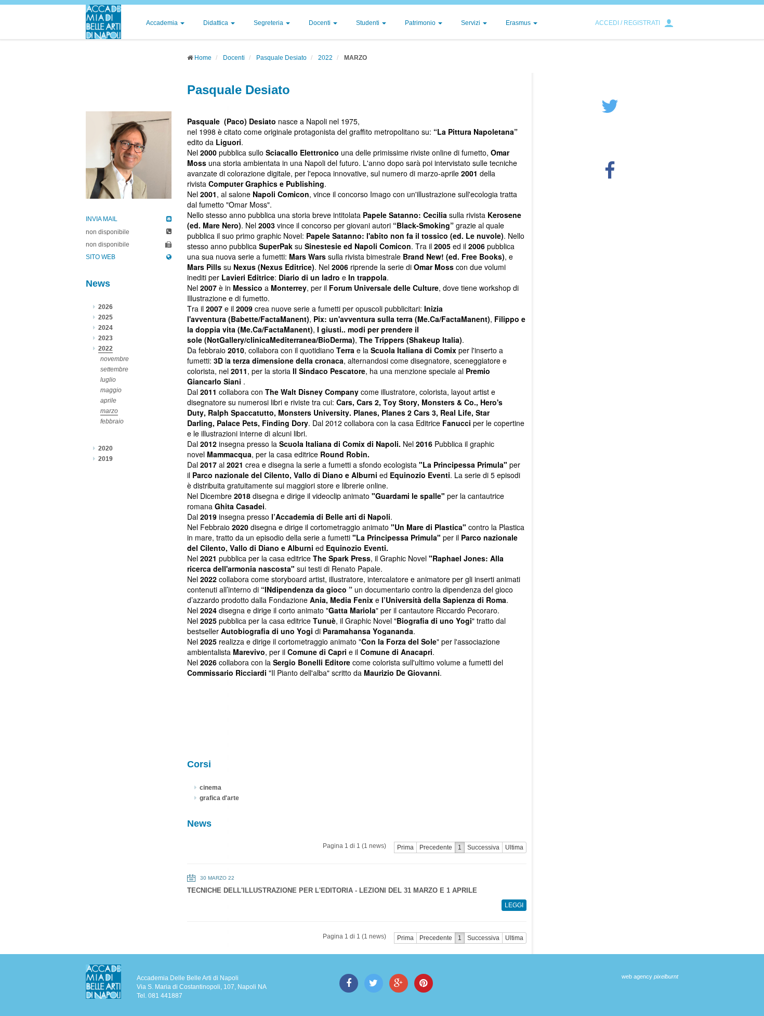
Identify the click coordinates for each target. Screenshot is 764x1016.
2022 (325, 57)
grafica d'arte (219, 798)
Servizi (471, 23)
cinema (210, 787)
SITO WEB (100, 257)
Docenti (320, 23)
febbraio (112, 421)
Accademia (162, 23)
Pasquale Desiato (281, 57)
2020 (105, 448)
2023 (105, 338)
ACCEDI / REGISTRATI (627, 23)
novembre (114, 359)
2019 (105, 458)
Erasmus (519, 23)
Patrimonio (421, 23)
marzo (109, 411)
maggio (111, 390)
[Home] (103, 22)
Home (203, 57)
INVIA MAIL (101, 219)
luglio (108, 379)
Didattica (216, 23)
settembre (114, 369)
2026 (105, 307)
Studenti (368, 23)
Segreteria (269, 23)
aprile (108, 400)
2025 (105, 317)
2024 (105, 327)
